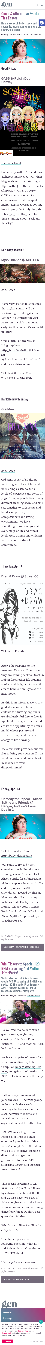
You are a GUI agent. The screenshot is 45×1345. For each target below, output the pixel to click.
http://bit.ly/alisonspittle (16, 856)
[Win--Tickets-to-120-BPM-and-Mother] (22, 1012)
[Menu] (42, 4)
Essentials (7, 1312)
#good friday (34, 947)
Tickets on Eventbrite (14, 651)
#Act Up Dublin (18, 1279)
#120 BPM (7, 1279)
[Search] (37, 4)
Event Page (8, 290)
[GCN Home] (6, 4)
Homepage (7, 1318)
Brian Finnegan (33, 996)
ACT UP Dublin (31, 1146)
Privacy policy (7, 1333)
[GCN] (9, 1307)
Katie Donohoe (36, 35)
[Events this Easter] (22, 51)
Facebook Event (11, 163)
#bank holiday (9, 947)
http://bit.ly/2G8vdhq (14, 350)
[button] (42, 22)
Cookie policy (23, 1331)
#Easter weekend (22, 947)
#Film (27, 1279)
